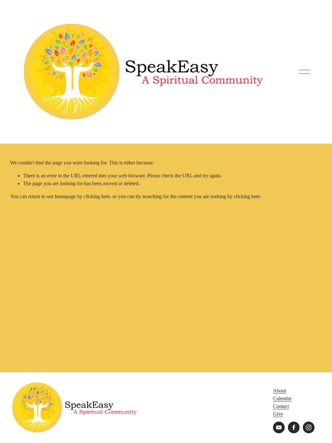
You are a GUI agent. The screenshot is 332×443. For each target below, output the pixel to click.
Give (278, 414)
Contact (281, 406)
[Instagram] (308, 427)
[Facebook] (294, 427)
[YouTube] (279, 427)
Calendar (282, 398)
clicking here (97, 196)
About (279, 390)
